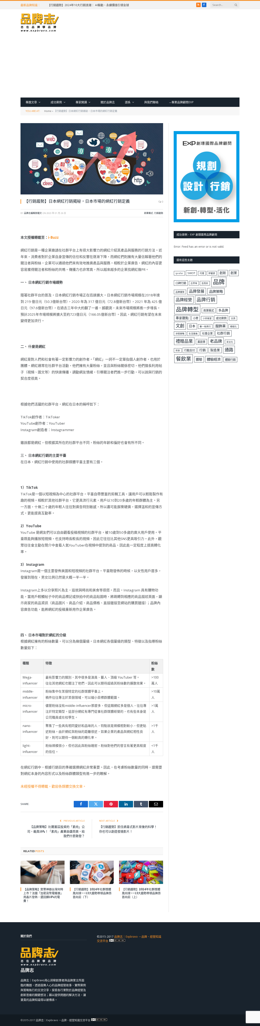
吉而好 (205, 283)
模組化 (233, 326)
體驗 (199, 359)
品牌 (219, 282)
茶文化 (229, 342)
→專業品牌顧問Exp (181, 102)
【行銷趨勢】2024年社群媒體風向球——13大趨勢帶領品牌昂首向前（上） (141, 893)
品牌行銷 (206, 299)
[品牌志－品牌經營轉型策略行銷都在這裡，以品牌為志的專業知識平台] (40, 23)
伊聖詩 (211, 273)
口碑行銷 (181, 283)
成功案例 (56, 102)
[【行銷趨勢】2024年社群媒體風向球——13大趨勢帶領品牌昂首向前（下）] (92, 872)
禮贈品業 (184, 341)
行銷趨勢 (158, 213)
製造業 (215, 350)
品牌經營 (184, 300)
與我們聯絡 (151, 102)
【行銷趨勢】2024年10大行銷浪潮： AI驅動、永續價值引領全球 (88, 5)
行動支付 (189, 350)
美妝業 (201, 342)
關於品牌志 (108, 102)
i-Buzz (53, 237)
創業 (234, 273)
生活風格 (193, 333)
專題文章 (31, 102)
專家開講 (81, 102)
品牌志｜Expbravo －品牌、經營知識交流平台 (63, 1020)
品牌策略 (216, 291)
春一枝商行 (205, 326)
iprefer (179, 273)
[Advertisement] (130, 67)
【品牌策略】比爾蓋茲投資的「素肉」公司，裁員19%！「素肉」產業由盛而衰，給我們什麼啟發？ (56, 831)
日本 (192, 326)
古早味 (194, 283)
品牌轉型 (187, 309)
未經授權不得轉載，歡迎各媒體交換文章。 (53, 786)
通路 (229, 349)
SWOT (191, 273)
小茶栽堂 (207, 318)
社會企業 (207, 333)
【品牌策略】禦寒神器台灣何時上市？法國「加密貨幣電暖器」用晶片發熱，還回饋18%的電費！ (43, 895)
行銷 (202, 350)
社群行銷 (223, 333)
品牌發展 (196, 291)
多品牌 (223, 310)
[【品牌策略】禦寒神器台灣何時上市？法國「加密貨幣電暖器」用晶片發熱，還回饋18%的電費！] (43, 872)
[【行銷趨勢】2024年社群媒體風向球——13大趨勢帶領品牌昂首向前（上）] (141, 872)
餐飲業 (183, 358)
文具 (233, 318)
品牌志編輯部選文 (33, 213)
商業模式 (148, 213)
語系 (128, 102)
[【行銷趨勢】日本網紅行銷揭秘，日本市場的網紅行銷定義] (92, 158)
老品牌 (216, 341)
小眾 (195, 318)
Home (47, 111)
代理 (202, 273)
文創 (180, 326)
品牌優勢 (180, 292)
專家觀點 (182, 318)
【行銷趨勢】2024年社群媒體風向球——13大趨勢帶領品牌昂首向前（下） (92, 893)
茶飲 (178, 350)
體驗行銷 (230, 359)
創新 (223, 273)
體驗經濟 (214, 359)
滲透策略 (180, 333)
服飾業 (220, 325)
